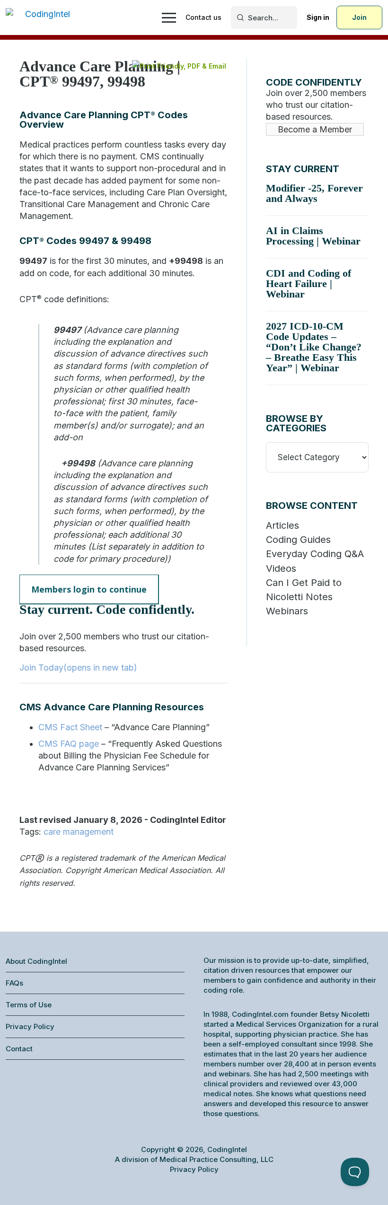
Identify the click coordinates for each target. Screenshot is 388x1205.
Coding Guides (298, 539)
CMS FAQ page (68, 744)
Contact (19, 1048)
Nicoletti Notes (299, 596)
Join (359, 17)
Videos (281, 568)
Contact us (203, 17)
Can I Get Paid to (304, 582)
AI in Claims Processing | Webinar (313, 236)
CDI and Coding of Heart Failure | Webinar (308, 283)
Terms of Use (29, 1004)
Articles (282, 525)
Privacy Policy (30, 1026)
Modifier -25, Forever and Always (314, 193)
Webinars (287, 611)
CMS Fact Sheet (70, 727)
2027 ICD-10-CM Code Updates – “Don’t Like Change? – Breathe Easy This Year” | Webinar (314, 347)
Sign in (318, 17)
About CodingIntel (36, 961)
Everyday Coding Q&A (315, 553)
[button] (89, 589)
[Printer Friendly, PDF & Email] (179, 66)
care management (79, 832)
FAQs (14, 982)
